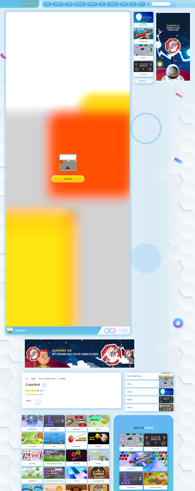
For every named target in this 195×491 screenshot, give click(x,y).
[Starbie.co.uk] (27, 378)
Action (47, 4)
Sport (133, 4)
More (141, 4)
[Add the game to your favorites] (43, 384)
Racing (123, 4)
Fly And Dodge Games (47, 379)
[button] (148, 4)
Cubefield (62, 379)
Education (92, 4)
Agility (69, 4)
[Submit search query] (172, 4)
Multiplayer (112, 4)
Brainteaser (80, 4)
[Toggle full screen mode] (124, 330)
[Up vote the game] (106, 330)
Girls (102, 4)
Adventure (58, 4)
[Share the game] (118, 330)
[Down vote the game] (112, 330)
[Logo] (29, 4)
